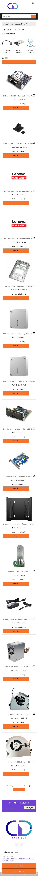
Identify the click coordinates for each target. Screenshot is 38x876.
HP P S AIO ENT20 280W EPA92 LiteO (19, 667)
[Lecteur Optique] (19, 43)
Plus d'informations (10, 858)
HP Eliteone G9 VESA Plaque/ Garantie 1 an (19, 334)
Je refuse (19, 866)
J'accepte (19, 872)
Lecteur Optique (19, 51)
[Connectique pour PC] (7, 43)
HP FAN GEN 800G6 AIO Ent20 (18, 715)
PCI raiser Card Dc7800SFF (18, 572)
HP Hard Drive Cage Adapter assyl (18, 286)
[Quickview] (34, 95)
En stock (15, 104)
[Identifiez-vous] (33, 3)
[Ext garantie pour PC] (31, 43)
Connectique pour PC (7, 51)
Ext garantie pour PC (31, 51)
